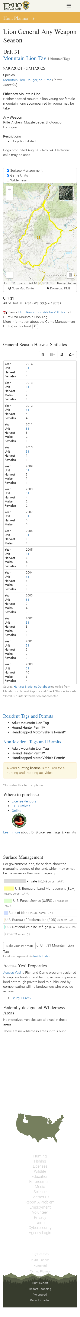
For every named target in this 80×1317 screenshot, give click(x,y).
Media (40, 1187)
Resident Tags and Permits (28, 716)
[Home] (16, 5)
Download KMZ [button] (59, 288)
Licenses (40, 1166)
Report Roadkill (40, 1300)
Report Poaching (40, 1288)
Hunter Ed (40, 1265)
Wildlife (40, 1171)
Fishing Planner (40, 1271)
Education (40, 1176)
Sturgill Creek (21, 998)
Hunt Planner (40, 1259)
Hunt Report (40, 1283)
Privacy (40, 1217)
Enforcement (40, 1182)
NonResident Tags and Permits (32, 741)
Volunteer (40, 1212)
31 (35, 326)
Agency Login (40, 1233)
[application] (40, 234)
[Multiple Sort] (62, 354)
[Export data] (71, 354)
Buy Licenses (40, 1254)
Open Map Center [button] (23, 288)
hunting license (29, 768)
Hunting (40, 1156)
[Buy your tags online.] (19, 820)
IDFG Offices (21, 806)
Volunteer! (40, 1294)
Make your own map (19, 945)
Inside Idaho (41, 956)
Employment (40, 1207)
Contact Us (40, 1197)
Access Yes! (12, 973)
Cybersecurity (40, 1228)
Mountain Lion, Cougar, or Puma (27, 80)
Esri (74, 283)
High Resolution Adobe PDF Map (42, 312)
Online (16, 811)
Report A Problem (40, 1202)
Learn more (11, 832)
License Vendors (24, 801)
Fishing (40, 1161)
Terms (40, 1222)
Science (40, 1192)
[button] (9, 189)
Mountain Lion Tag (25, 58)
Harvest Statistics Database (32, 686)
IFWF (40, 1277)
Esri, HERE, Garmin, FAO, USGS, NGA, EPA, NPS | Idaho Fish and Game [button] (30, 283)
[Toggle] (43, 354)
